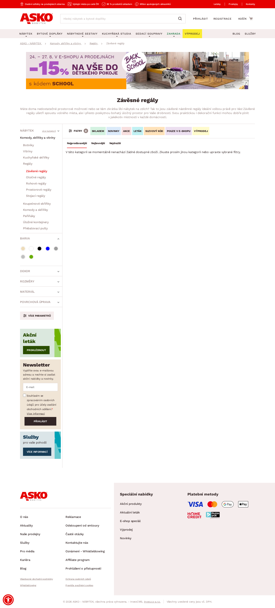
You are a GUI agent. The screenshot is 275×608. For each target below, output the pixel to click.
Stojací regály (35, 196)
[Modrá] (47, 248)
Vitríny (27, 151)
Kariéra (25, 560)
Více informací (36, 413)
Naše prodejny (30, 534)
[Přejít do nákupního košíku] (245, 18)
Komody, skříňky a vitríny (37, 137)
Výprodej (126, 529)
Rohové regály (36, 183)
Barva (25, 238)
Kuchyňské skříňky (36, 157)
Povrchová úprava (35, 302)
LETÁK (138, 131)
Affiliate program (77, 560)
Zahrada (173, 33)
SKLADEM (98, 131)
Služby (250, 33)
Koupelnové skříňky (37, 203)
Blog (236, 33)
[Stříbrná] (23, 257)
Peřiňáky (29, 216)
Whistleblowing (28, 585)
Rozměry (27, 281)
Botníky (28, 145)
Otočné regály (36, 177)
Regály (27, 163)
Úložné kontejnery (36, 222)
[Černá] (39, 248)
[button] (8, 599)
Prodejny (233, 4)
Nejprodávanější (77, 143)
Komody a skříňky (35, 210)
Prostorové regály (38, 189)
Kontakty (250, 4)
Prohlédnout (36, 350)
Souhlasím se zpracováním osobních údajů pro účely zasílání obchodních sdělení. (41, 402)
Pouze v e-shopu (178, 131)
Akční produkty (131, 504)
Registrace (222, 18)
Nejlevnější (98, 143)
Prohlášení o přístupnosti (83, 568)
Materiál (27, 291)
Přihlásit (200, 18)
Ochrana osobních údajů (78, 579)
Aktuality (26, 525)
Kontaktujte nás (76, 542)
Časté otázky (74, 534)
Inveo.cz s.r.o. (152, 601)
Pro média (27, 551)
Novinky (113, 131)
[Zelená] (31, 257)
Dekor (25, 271)
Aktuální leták (130, 512)
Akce (126, 131)
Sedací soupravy (149, 33)
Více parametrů (39, 315)
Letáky (217, 4)
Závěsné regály (36, 171)
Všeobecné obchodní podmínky (36, 579)
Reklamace (73, 517)
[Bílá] (31, 248)
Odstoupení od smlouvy (82, 525)
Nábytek (27, 130)
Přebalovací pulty (35, 228)
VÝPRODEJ (201, 131)
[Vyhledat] (181, 18)
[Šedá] (56, 248)
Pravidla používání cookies (79, 585)
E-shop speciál (130, 521)
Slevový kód (154, 131)
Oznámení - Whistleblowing (85, 551)
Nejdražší (115, 143)
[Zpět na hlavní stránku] (36, 18)
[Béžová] (23, 248)
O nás (24, 517)
